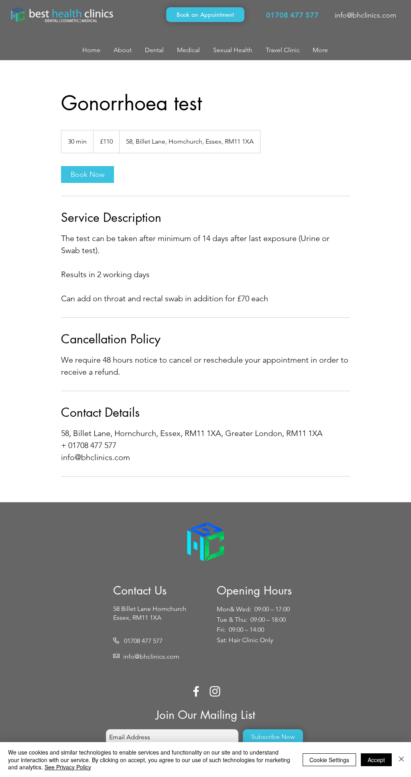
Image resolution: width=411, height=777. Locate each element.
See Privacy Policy (68, 767)
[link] (87, 174)
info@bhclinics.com (365, 15)
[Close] (401, 760)
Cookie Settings (329, 760)
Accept (376, 760)
